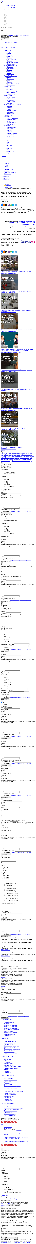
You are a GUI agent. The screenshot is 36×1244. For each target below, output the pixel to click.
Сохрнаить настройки (11, 1238)
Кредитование (8, 115)
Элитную (5, 867)
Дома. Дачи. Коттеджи (10, 76)
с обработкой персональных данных (18, 35)
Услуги (9, 52)
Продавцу (7, 1071)
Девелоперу (10, 98)
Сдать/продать (7, 464)
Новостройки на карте (10, 1080)
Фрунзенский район (12, 898)
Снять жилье (11, 94)
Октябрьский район (11, 892)
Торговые (9, 481)
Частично (5, 870)
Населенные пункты (13, 83)
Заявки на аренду (12, 91)
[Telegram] (16, 205)
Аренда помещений (9, 1093)
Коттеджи (10, 89)
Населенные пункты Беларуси (12, 1066)
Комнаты (6, 1023)
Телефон (3, 30)
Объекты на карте (9, 1096)
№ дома (3, 713)
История (9, 61)
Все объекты (7, 1059)
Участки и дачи (8, 1063)
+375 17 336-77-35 (10, 9)
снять (5, 1181)
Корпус (3, 805)
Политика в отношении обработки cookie (16, 1137)
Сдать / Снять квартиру (10, 1041)
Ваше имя (3, 490)
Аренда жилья (8, 86)
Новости (9, 53)
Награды (9, 55)
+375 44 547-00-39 (10, 7)
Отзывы (9, 58)
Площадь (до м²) (5, 536)
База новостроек (8, 1078)
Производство (10, 486)
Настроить (4, 1205)
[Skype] (13, 205)
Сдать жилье (11, 92)
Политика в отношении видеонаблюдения (16, 1141)
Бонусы (9, 103)
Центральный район (12, 900)
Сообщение (4, 1012)
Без (4, 872)
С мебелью (6, 869)
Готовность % (5, 692)
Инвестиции (11, 124)
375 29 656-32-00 (5, 950)
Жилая (9, 121)
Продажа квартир (9, 1022)
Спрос (9, 109)
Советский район (11, 897)
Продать (9, 70)
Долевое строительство (7, 1075)
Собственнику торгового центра (13, 1108)
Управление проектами (7, 1103)
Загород (9, 130)
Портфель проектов (9, 1115)
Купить (9, 71)
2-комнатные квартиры (10, 1026)
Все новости (4, 450)
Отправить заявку (5, 512)
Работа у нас (10, 64)
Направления (11, 85)
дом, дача (7, 1191)
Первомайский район (12, 895)
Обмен (9, 73)
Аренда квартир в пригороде (13, 455)
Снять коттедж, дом (9, 1043)
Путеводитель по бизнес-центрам (13, 1091)
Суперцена (10, 74)
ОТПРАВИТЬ (4, 651)
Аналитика (7, 116)
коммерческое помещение (11, 1192)
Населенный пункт (6, 688)
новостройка (8, 1189)
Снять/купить (7, 466)
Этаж (2, 807)
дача (5, 634)
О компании (7, 50)
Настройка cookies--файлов (12, 1138)
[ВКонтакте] (2, 205)
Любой (8, 881)
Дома (5, 1060)
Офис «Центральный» (10, 42)
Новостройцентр (12, 133)
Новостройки (8, 95)
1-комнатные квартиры (10, 1025)
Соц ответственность (13, 150)
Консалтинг (10, 136)
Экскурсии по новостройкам (12, 1086)
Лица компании (11, 59)
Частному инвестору (10, 1114)
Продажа (9, 107)
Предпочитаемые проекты (8, 566)
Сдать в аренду (10, 472)
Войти (4, 156)
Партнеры (10, 56)
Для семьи (6, 874)
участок (6, 633)
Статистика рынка (12, 118)
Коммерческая (11, 119)
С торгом (5, 827)
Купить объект (10, 519)
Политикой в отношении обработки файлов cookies (15, 1242)
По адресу (3, 802)
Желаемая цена (5, 694)
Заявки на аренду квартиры (12, 1049)
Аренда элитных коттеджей (24, 458)
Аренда (9, 106)
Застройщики (11, 101)
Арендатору (10, 112)
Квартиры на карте (9, 1047)
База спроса (7, 1097)
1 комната (5, 809)
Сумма (3, 825)
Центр (8, 886)
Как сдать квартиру (9, 1050)
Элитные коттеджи (9, 1065)
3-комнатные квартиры (10, 1028)
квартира (7, 1187)
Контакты (7, 125)
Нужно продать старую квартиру (12, 576)
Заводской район (11, 883)
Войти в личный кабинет (8, 47)
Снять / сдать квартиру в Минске (10, 453)
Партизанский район (12, 893)
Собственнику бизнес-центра (12, 1109)
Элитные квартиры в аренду (14, 456)
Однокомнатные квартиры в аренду (11, 459)
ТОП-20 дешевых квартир (11, 1029)
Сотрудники (10, 113)
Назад (2, 1238)
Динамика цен (8, 1112)
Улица (2, 711)
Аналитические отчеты (10, 1111)
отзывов (18, 1130)
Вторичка (10, 128)
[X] (6, 205)
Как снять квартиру (9, 1052)
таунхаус (6, 641)
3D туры (6, 1069)
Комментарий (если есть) (8, 509)
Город (2, 709)
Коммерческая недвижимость (12, 104)
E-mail (2, 626)
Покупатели (10, 68)
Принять (10, 1205)
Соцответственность (13, 62)
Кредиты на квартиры (10, 1032)
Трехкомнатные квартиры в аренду (22, 461)
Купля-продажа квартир (11, 65)
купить (6, 1176)
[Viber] (9, 205)
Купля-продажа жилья (7, 1019)
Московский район (11, 890)
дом (5, 636)
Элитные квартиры (9, 1044)
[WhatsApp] (11, 205)
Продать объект (10, 473)
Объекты (9, 77)
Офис (7, 479)
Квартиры (10, 67)
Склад (8, 484)
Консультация (5, 176)
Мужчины (6, 875)
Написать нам (8, 1127)
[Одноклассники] (4, 205)
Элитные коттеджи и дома (11, 1046)
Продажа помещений (10, 1094)
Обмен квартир (8, 1031)
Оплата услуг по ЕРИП (10, 1053)
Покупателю (11, 100)
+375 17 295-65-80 (10, 6)
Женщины (6, 877)
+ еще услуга (4, 1195)
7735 (2, 1)
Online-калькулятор (9, 1034)
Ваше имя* (4, 610)
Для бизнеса (10, 134)
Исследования (11, 122)
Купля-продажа (11, 127)
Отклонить (16, 1205)
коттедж (6, 638)
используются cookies (7, 1203)
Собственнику (11, 110)
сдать (5, 1180)
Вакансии (7, 137)
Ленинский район (11, 888)
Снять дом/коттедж (10, 458)
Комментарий (5, 647)
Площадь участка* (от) (7, 644)
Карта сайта (7, 1128)
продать (6, 1178)
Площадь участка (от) (7, 690)
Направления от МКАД (11, 1068)
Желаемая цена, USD (7, 646)
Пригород (9, 885)
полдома (6, 639)
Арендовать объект (11, 520)
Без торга (5, 829)
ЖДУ (5, 38)
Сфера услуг (9, 483)
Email (2, 507)
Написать (3, 977)
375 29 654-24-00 (5, 956)
